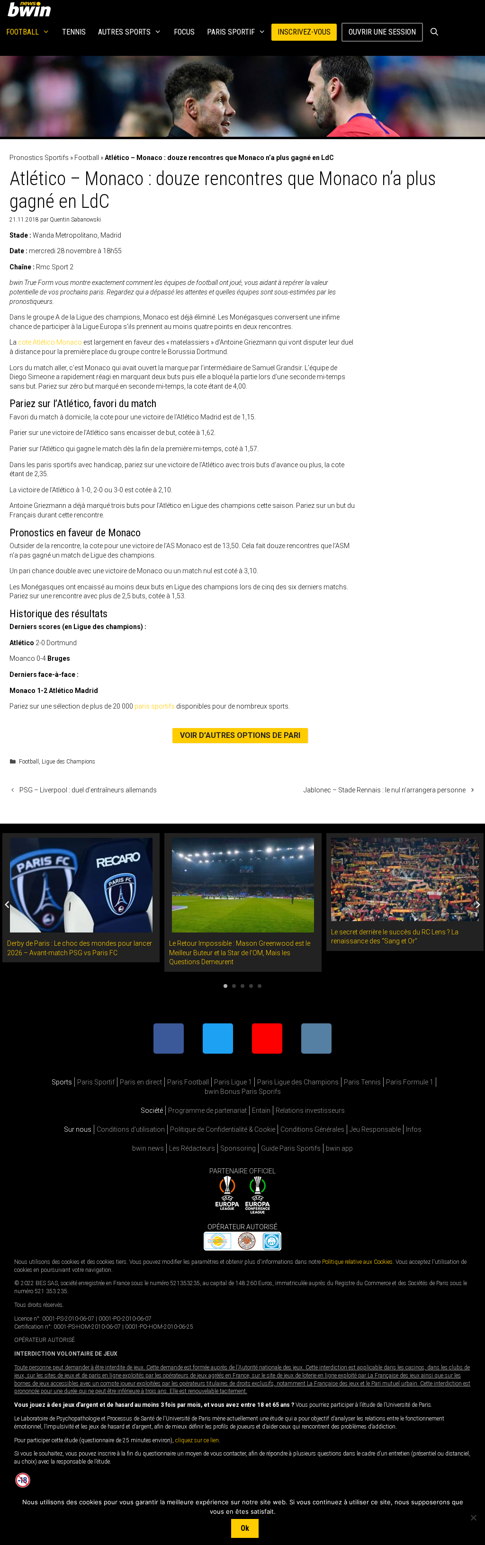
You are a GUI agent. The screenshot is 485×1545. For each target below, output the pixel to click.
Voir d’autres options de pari (240, 735)
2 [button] (234, 986)
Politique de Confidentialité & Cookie (222, 1129)
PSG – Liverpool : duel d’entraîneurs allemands (88, 790)
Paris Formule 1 (409, 1082)
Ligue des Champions (68, 761)
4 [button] (251, 986)
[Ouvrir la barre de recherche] (434, 32)
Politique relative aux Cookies (357, 1262)
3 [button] (242, 986)
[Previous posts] (7, 904)
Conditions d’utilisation (131, 1129)
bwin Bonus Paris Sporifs (243, 1091)
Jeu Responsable (375, 1129)
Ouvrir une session (382, 31)
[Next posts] (478, 904)
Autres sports (124, 31)
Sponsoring (238, 1148)
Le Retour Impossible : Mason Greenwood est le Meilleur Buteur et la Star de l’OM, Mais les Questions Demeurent (239, 953)
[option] (81, 897)
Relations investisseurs (310, 1110)
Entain (261, 1110)
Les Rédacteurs (192, 1148)
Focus (184, 31)
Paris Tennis (362, 1082)
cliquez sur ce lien (197, 1440)
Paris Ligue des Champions (298, 1082)
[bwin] (31, 9)
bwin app (339, 1148)
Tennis (74, 31)
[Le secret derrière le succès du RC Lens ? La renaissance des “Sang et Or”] (405, 916)
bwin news (148, 1148)
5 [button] (259, 986)
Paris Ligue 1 (233, 1082)
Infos (414, 1129)
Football (22, 31)
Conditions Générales (312, 1129)
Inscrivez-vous (304, 31)
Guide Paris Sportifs (291, 1148)
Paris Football (188, 1082)
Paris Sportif (231, 31)
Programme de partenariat (207, 1110)
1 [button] (225, 986)
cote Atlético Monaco (50, 342)
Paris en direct (141, 1082)
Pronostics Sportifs (39, 157)
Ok (245, 1528)
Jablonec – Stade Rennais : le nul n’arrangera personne (385, 790)
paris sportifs (155, 706)
